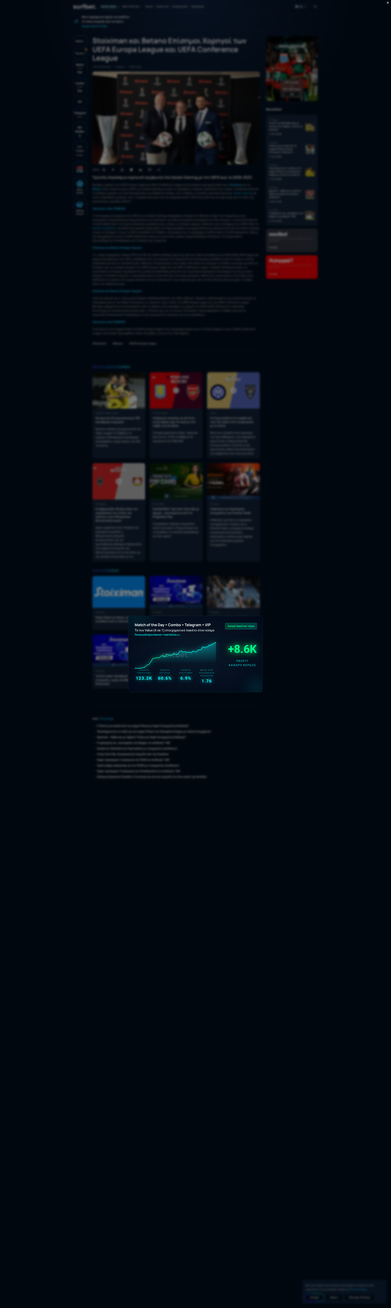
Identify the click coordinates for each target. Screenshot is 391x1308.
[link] (195, 654)
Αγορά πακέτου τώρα (241, 626)
